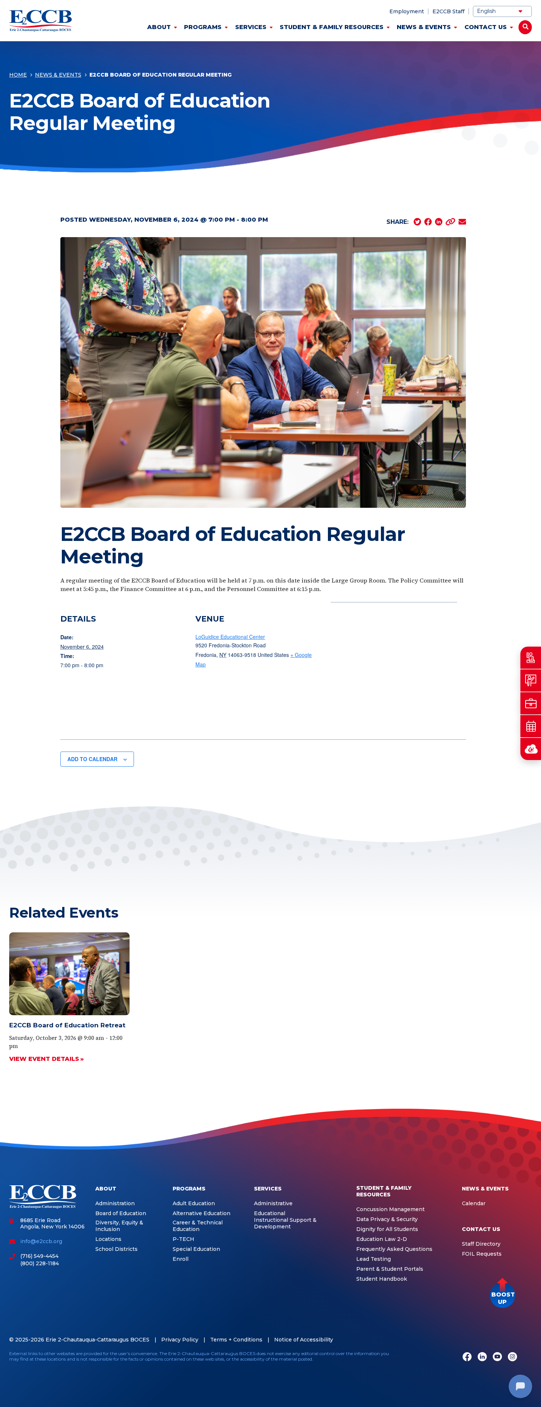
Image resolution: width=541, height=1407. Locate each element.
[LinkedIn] (482, 1357)
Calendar (473, 1203)
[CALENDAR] (530, 726)
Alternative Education (201, 1213)
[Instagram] (512, 1357)
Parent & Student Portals (389, 1269)
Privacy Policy (179, 1339)
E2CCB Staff (448, 11)
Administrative (273, 1203)
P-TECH (183, 1239)
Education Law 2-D (381, 1239)
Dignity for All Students (387, 1229)
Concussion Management (390, 1209)
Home (18, 74)
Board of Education (120, 1213)
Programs (203, 27)
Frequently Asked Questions (394, 1249)
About (159, 27)
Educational (269, 1213)
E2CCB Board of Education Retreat (67, 1025)
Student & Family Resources (331, 27)
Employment (406, 11)
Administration (115, 1203)
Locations (108, 1239)
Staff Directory (481, 1244)
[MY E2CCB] (530, 749)
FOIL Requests (482, 1254)
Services (250, 27)
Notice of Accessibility (303, 1339)
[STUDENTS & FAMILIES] (530, 658)
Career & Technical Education (198, 1226)
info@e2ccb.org (41, 1241)
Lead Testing (373, 1259)
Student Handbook (381, 1279)
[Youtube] (497, 1357)
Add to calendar (92, 759)
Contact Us (485, 27)
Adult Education (194, 1203)
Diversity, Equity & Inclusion (119, 1226)
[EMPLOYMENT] (530, 703)
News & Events (424, 27)
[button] (502, 1295)
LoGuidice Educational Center (230, 636)
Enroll (180, 1259)
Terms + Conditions (236, 1339)
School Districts (116, 1249)
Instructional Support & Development (285, 1223)
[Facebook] (467, 1357)
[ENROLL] (530, 680)
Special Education (196, 1249)
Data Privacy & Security (387, 1219)
